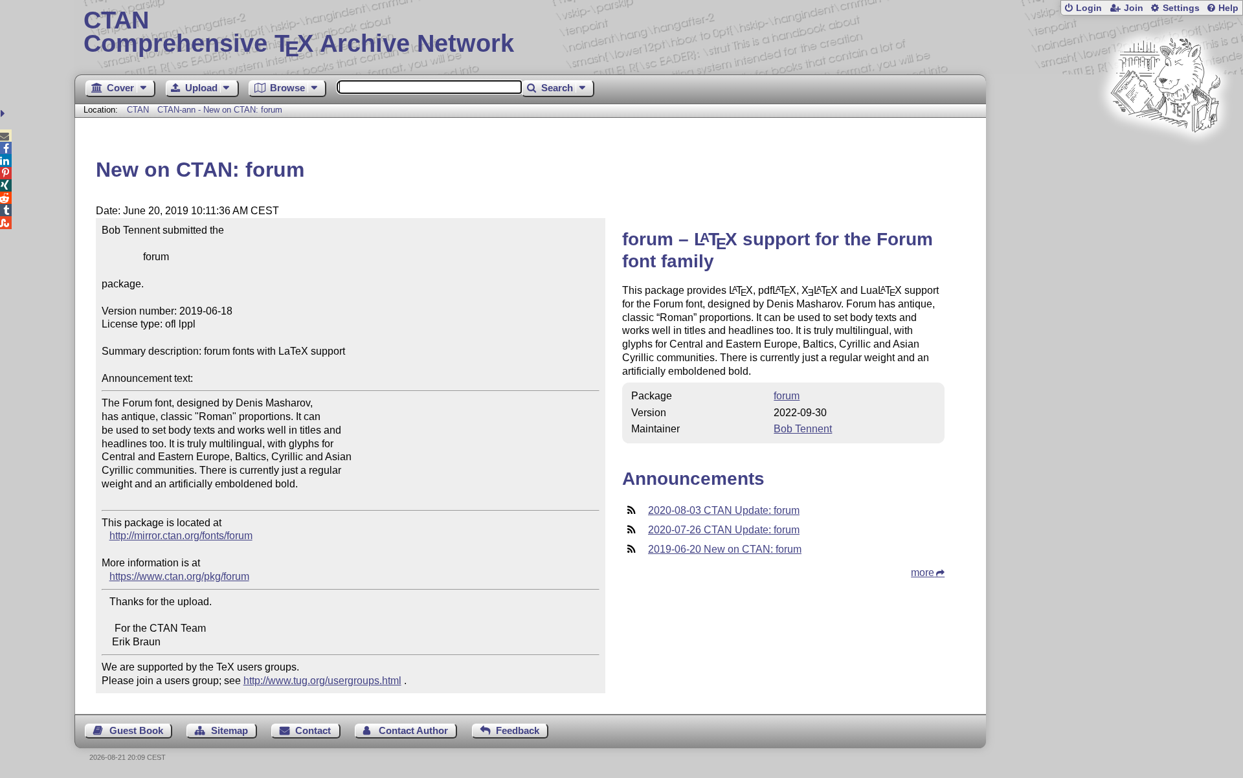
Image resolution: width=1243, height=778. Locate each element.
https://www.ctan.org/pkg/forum (179, 576)
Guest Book (136, 730)
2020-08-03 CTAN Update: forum (724, 510)
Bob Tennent (803, 428)
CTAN (138, 110)
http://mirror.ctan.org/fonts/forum (180, 535)
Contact (313, 730)
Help (1228, 8)
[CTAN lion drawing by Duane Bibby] (1165, 156)
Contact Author (413, 730)
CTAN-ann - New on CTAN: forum (219, 110)
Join (1133, 8)
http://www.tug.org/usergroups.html (322, 680)
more (922, 572)
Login (1089, 8)
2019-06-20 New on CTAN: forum (724, 549)
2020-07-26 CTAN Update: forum (724, 529)
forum (787, 395)
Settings (1181, 8)
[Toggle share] (4, 113)
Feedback (517, 730)
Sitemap (229, 730)
